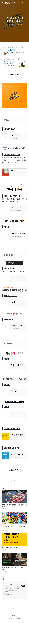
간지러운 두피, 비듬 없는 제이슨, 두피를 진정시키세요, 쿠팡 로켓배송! (9, 64)
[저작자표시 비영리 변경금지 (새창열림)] (21, 480)
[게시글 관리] (10, 480)
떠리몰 (6, 226)
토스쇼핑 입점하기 (9, 50)
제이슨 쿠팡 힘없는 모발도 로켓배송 (9, 62)
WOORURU (14, 615)
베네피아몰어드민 (10, 295)
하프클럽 (7, 384)
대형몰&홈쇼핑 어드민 (12, 448)
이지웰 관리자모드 (10, 268)
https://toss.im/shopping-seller (12, 47)
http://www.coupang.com (10, 59)
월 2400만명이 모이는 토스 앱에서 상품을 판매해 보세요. (14, 53)
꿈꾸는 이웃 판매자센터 (12, 196)
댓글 (3, 579)
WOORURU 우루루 (8, 3)
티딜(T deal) (8, 319)
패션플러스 (8, 358)
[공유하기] (8, 480)
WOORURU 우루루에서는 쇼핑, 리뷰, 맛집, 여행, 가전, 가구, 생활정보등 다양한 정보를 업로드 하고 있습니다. (11, 589)
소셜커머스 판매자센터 (12, 428)
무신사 (6, 406)
